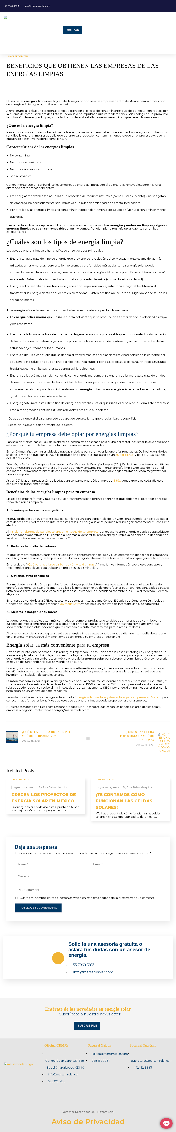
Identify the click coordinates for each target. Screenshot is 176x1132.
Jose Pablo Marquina (55, 787)
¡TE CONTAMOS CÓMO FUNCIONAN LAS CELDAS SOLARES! (124, 801)
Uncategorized (18, 56)
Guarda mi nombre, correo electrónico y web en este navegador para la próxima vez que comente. (87, 898)
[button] (32, 47)
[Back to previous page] (88, 738)
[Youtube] (101, 1099)
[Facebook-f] (75, 1099)
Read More (46, 779)
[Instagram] (88, 1099)
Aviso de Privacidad (88, 1121)
